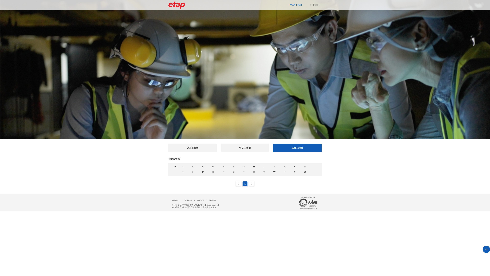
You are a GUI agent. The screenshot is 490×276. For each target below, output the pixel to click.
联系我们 (175, 200)
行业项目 (315, 5)
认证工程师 (192, 148)
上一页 (238, 183)
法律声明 (188, 200)
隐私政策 (200, 200)
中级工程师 (245, 148)
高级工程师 (297, 148)
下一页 (251, 183)
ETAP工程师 (296, 5)
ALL (176, 166)
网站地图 (213, 200)
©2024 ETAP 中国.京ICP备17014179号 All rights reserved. (195, 205)
